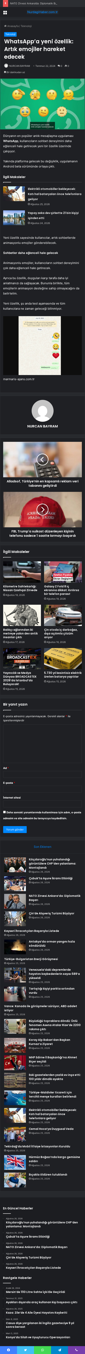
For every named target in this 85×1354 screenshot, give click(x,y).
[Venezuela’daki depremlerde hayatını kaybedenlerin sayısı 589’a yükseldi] (15, 975)
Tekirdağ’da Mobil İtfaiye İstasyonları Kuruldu (37, 1146)
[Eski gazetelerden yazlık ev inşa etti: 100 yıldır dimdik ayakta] (15, 1080)
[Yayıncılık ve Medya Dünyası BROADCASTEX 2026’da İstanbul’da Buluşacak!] (22, 658)
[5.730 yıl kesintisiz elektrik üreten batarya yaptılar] (63, 658)
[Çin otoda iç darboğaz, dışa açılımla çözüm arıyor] (63, 615)
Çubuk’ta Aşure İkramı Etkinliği (51, 878)
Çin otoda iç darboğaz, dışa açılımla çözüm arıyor (61, 633)
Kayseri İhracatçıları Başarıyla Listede (31, 931)
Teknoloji (26, 26)
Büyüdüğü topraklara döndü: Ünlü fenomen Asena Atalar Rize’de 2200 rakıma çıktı (55, 1025)
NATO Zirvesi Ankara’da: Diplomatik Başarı (35, 3)
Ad (6, 768)
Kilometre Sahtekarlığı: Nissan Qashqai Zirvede (20, 588)
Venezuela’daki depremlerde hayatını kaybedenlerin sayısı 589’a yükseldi (54, 974)
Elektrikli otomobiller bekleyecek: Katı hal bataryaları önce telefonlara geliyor (54, 194)
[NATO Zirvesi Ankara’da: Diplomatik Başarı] (15, 901)
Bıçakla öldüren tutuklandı (48, 1175)
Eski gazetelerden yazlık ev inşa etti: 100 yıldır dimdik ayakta (55, 1077)
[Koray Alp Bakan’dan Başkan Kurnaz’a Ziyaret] (15, 1045)
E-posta (9, 782)
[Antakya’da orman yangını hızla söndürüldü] (15, 947)
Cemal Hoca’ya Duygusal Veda (51, 1129)
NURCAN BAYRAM (19, 65)
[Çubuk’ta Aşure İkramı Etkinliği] (15, 883)
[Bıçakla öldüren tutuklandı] (15, 1180)
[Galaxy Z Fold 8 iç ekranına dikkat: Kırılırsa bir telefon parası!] (63, 572)
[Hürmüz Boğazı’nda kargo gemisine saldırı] (15, 1162)
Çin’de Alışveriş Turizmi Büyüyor (51, 913)
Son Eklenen (42, 847)
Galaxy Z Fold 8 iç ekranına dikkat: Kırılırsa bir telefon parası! (61, 590)
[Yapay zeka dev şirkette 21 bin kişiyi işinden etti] (14, 217)
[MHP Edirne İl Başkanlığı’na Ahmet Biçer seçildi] (15, 1062)
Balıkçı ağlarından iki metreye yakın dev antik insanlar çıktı (20, 633)
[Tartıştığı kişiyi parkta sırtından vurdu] (15, 994)
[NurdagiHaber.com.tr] (42, 12)
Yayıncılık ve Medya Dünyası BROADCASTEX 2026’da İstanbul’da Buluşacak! (20, 678)
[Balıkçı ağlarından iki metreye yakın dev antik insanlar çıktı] (22, 615)
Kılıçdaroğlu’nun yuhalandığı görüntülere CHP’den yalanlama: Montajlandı (52, 863)
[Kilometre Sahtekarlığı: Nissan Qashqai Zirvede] (22, 572)
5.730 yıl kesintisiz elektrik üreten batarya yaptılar (63, 675)
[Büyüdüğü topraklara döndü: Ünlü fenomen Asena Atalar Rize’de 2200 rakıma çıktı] (15, 1026)
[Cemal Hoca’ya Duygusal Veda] (15, 1134)
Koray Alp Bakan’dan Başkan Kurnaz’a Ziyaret (49, 1042)
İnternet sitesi (12, 797)
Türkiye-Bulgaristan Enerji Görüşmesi (31, 959)
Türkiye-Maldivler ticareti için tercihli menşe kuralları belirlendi (52, 1094)
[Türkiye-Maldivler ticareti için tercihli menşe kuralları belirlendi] (15, 1097)
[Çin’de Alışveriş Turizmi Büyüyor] (15, 918)
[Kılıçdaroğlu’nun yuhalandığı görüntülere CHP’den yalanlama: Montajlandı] (15, 864)
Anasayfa (13, 26)
